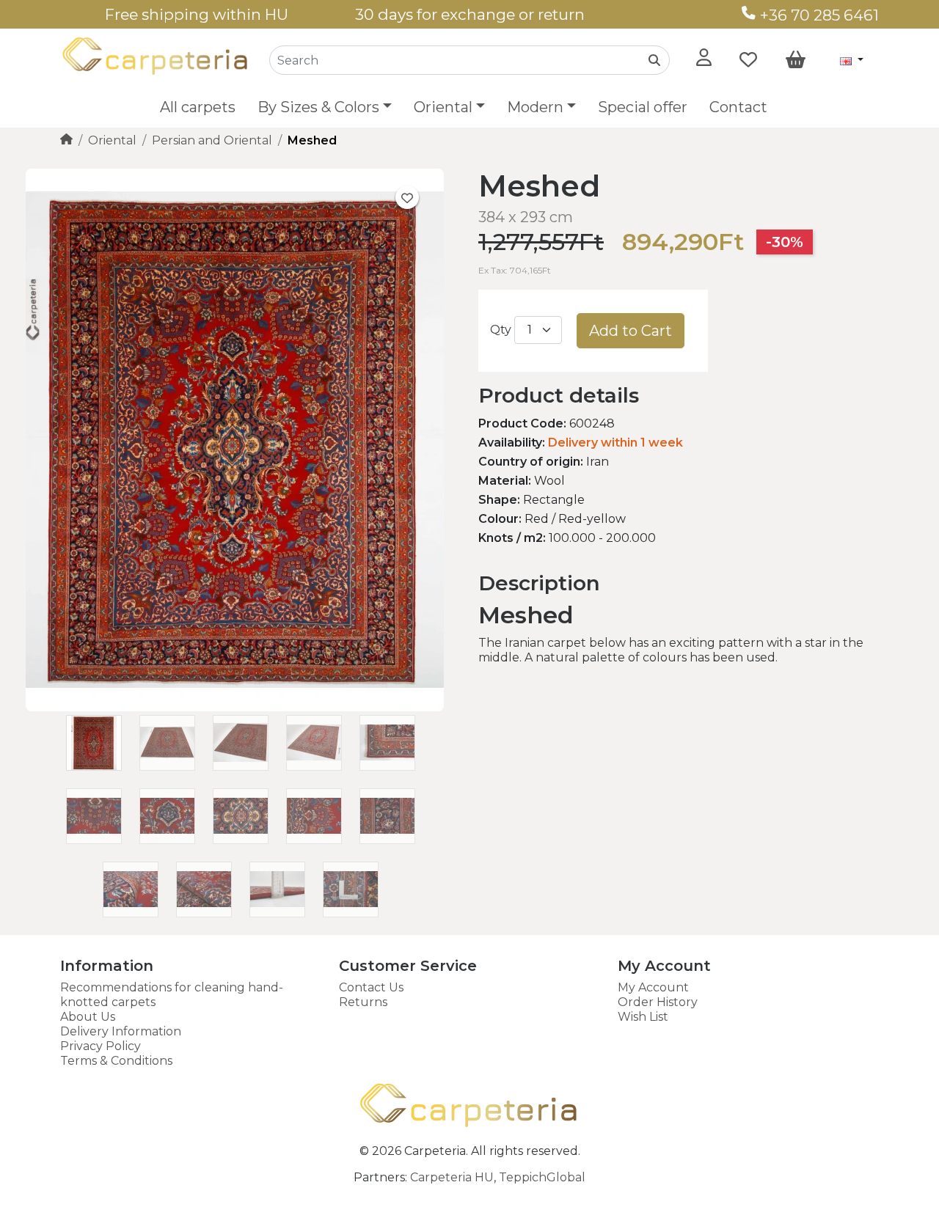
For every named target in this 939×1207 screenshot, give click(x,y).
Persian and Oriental (212, 140)
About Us (87, 1017)
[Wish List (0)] (748, 60)
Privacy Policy (100, 1046)
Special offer (642, 107)
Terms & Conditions (116, 1061)
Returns (363, 1002)
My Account (653, 987)
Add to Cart (630, 331)
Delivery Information (120, 1031)
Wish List (643, 1017)
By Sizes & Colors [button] (318, 107)
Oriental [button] (443, 107)
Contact (738, 107)
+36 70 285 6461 (817, 15)
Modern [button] (535, 107)
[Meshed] (235, 707)
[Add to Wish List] (407, 197)
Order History (658, 1002)
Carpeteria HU (452, 1177)
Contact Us (371, 987)
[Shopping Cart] (795, 60)
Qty (500, 330)
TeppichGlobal (542, 1177)
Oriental (112, 140)
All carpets (197, 107)
